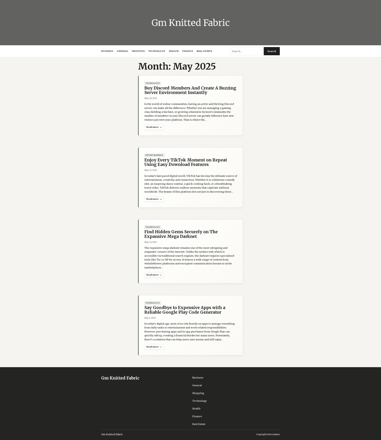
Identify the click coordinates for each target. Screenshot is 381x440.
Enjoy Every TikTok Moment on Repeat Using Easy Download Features (185, 162)
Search (271, 51)
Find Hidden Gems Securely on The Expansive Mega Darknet (181, 234)
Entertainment (154, 155)
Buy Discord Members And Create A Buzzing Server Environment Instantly (190, 90)
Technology (152, 83)
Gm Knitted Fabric (191, 22)
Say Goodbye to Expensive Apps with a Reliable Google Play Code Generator (184, 309)
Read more (153, 128)
